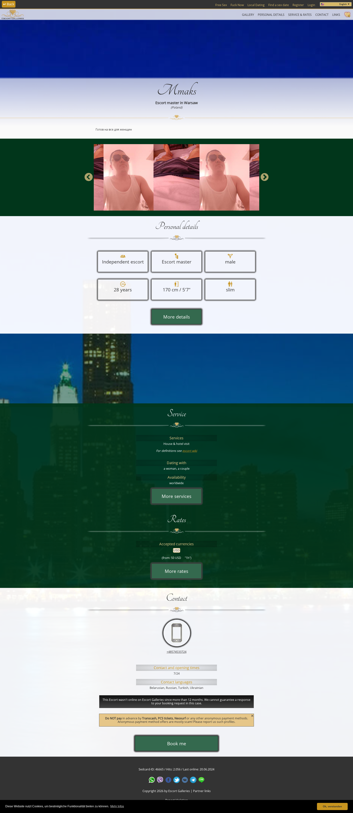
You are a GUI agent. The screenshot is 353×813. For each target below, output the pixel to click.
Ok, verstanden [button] (332, 806)
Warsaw (191, 102)
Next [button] (264, 177)
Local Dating (256, 5)
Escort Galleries (179, 791)
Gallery (248, 15)
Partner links (202, 791)
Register (298, 5)
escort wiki (189, 451)
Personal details (271, 15)
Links (336, 15)
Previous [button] (88, 177)
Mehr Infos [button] (117, 806)
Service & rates (300, 15)
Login (311, 5)
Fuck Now (237, 5)
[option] (176, 177)
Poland (176, 107)
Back (8, 4)
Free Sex (221, 5)
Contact (322, 15)
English (343, 4)
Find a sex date (278, 5)
